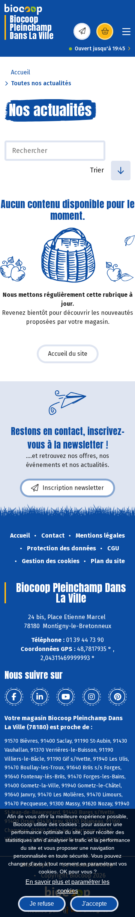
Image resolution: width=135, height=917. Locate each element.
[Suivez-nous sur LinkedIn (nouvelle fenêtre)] (39, 696)
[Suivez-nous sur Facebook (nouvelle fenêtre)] (13, 696)
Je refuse (42, 903)
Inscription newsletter (73, 487)
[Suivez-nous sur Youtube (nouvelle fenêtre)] (65, 696)
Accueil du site (67, 353)
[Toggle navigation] (126, 34)
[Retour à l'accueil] (23, 9)
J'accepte (94, 903)
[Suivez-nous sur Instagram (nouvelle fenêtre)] (91, 696)
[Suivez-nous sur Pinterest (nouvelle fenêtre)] (117, 696)
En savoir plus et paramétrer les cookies (68, 886)
